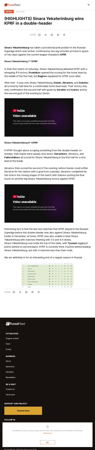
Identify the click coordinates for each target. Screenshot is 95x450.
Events (8, 349)
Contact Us (10, 389)
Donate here (23, 410)
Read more (48, 433)
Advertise (10, 372)
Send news (10, 395)
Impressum (10, 366)
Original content (12, 338)
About (8, 361)
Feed (8, 344)
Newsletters (10, 377)
